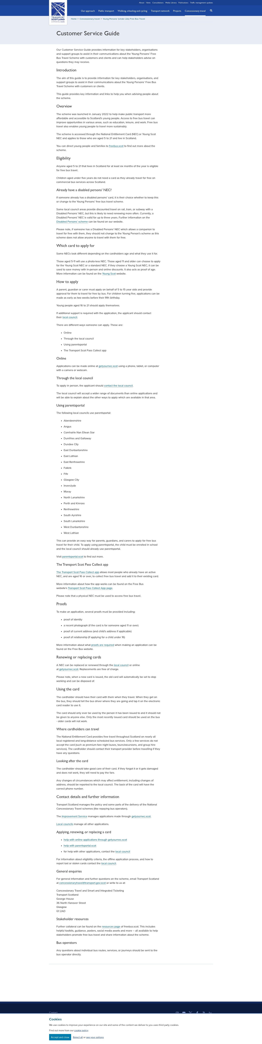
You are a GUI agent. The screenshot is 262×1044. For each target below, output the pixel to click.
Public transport (106, 10)
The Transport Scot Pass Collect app (77, 572)
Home (74, 19)
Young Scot (109, 273)
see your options (95, 1037)
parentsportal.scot (72, 556)
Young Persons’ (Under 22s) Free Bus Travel (124, 19)
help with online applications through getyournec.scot (95, 839)
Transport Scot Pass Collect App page (90, 588)
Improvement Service (74, 816)
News (148, 2)
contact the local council (118, 385)
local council (69, 317)
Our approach (88, 10)
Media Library (171, 2)
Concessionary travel (195, 10)
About (141, 2)
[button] (210, 10)
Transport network (160, 10)
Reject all (78, 1037)
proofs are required (102, 644)
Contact (53, 1012)
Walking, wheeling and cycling (132, 10)
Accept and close (60, 1037)
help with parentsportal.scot (80, 845)
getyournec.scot (108, 366)
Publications (183, 2)
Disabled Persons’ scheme (72, 221)
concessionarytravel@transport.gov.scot (82, 882)
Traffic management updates (201, 2)
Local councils (64, 824)
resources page (111, 926)
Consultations (158, 2)
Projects (177, 10)
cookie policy (81, 1030)
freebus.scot (116, 145)
